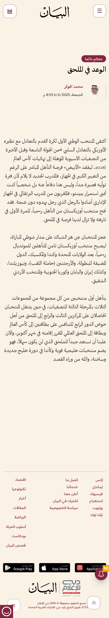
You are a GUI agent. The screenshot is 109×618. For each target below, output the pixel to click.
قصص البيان (16, 545)
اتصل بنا (71, 480)
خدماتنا (72, 487)
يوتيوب (98, 508)
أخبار (22, 498)
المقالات (19, 508)
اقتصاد (20, 479)
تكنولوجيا (19, 489)
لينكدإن (97, 487)
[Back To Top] (93, 602)
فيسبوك (96, 494)
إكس (99, 480)
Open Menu (99, 11)
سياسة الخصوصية (64, 508)
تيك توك (96, 514)
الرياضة (20, 517)
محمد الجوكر (73, 87)
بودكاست (19, 536)
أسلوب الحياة (16, 526)
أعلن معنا (71, 494)
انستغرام (96, 501)
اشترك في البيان (65, 501)
